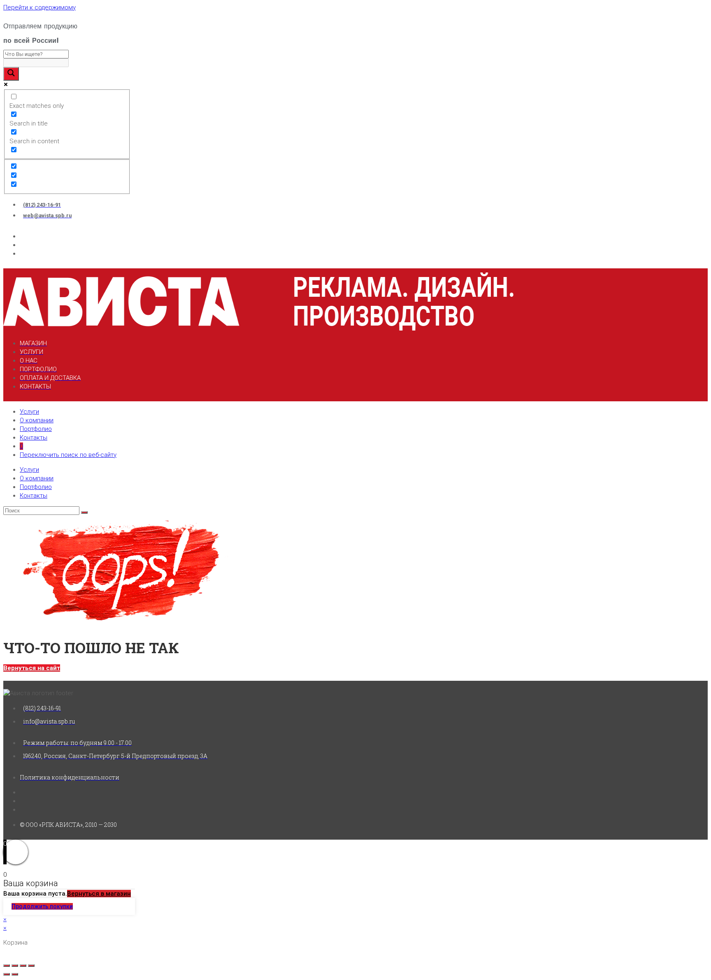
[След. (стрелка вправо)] (15, 974)
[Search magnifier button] (11, 74)
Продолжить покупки (42, 906)
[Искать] (84, 512)
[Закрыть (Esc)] (6, 965)
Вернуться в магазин (99, 893)
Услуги (29, 411)
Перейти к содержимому (39, 7)
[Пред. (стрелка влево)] (6, 974)
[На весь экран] (23, 965)
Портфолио (36, 429)
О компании (36, 420)
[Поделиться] (15, 965)
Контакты (33, 437)
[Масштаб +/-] (31, 965)
